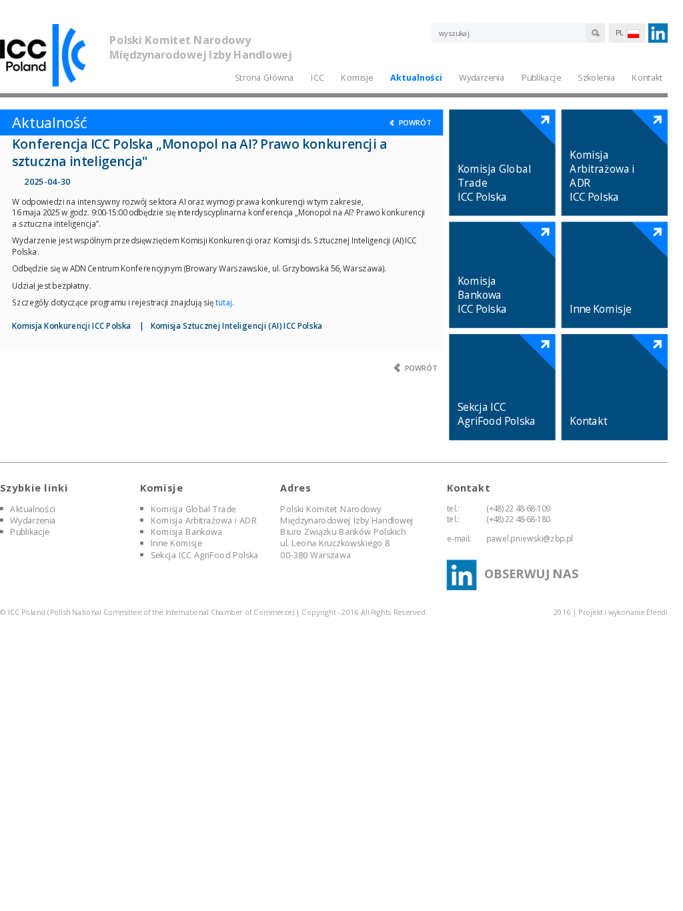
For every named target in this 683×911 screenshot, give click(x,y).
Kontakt (647, 77)
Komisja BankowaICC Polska (482, 295)
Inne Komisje (600, 309)
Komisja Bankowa (186, 531)
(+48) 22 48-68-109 (518, 508)
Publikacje (541, 77)
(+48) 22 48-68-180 (518, 519)
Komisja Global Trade (193, 508)
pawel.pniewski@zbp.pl (529, 538)
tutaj (223, 302)
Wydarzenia (32, 520)
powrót (414, 122)
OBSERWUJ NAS (531, 574)
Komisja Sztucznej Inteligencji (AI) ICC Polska (237, 325)
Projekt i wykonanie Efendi (623, 612)
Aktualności (416, 77)
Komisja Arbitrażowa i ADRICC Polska (602, 176)
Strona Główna (264, 77)
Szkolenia (596, 77)
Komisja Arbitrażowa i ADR (204, 520)
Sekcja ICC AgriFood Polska (497, 414)
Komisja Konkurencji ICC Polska (71, 325)
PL (621, 32)
